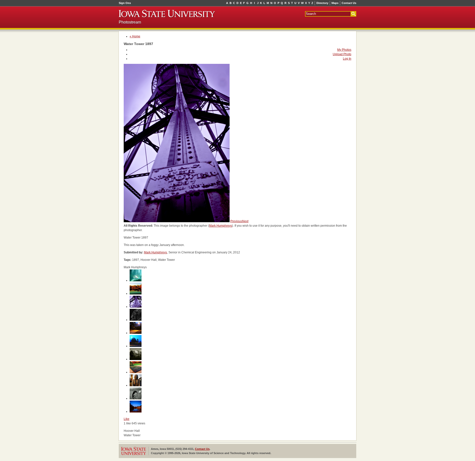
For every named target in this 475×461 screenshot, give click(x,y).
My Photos (344, 49)
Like (126, 419)
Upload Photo (342, 54)
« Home (135, 36)
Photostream (130, 22)
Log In (347, 58)
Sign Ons (125, 2)
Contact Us (349, 2)
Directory (322, 2)
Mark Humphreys (220, 225)
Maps (335, 2)
